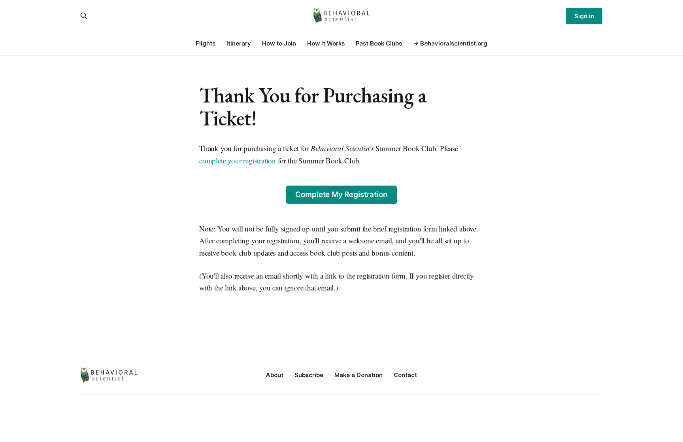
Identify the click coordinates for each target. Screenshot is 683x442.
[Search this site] (84, 15)
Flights (205, 43)
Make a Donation (358, 375)
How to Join (279, 43)
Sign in (584, 16)
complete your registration (237, 160)
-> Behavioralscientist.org (450, 43)
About (274, 375)
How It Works (326, 43)
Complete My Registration (341, 194)
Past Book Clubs (379, 43)
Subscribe (308, 375)
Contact (405, 375)
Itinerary (238, 43)
